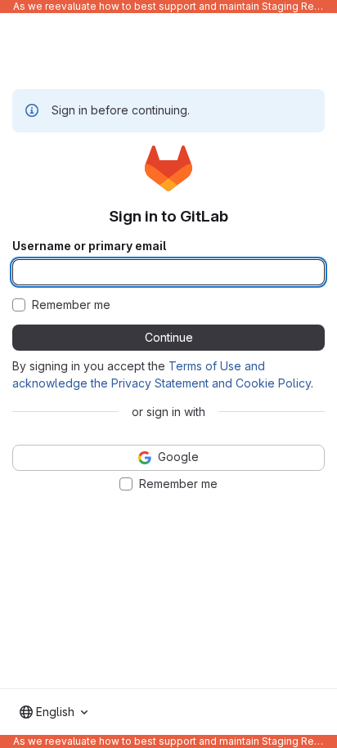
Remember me (71, 304)
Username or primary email (89, 246)
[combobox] (53, 712)
